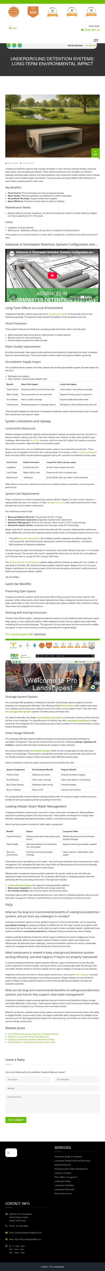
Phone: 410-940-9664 (18, 1225)
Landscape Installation (64, 1185)
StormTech (34, 440)
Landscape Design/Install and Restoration (73, 1160)
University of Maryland (87, 452)
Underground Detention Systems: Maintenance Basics (31, 1039)
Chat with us (92, 30)
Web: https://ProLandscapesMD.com (25, 1239)
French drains (67, 705)
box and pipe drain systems (18, 711)
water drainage (81, 974)
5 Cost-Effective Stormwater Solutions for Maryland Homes (33, 1034)
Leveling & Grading (63, 1173)
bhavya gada (13, 163)
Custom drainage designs (20, 885)
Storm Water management (66, 1177)
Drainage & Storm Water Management (71, 1168)
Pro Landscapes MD (19, 634)
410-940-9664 (91, 45)
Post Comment (16, 1120)
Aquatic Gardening (63, 1164)
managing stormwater (58, 314)
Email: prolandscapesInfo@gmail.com (25, 1232)
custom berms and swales (49, 717)
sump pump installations (78, 720)
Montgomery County (56, 502)
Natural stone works (63, 1193)
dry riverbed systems (40, 750)
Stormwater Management (29, 538)
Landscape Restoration (65, 1189)
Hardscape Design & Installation (68, 1156)
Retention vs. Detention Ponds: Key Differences (28, 1036)
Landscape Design (63, 1181)
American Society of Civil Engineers (24, 562)
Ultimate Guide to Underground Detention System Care (32, 1042)
